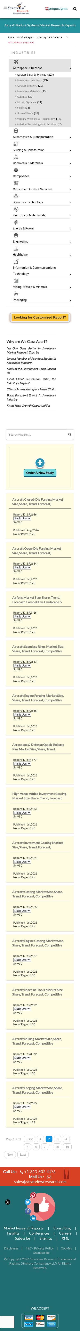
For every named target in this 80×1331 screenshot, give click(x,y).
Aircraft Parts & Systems (35, 74)
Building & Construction (29, 150)
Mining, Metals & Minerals (30, 287)
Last (23, 1154)
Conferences (39, 1233)
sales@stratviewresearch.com (40, 1181)
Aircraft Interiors (29, 85)
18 (57, 1147)
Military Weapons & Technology (39, 118)
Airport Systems (29, 102)
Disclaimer (11, 1248)
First (30, 1139)
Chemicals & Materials (28, 163)
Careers (65, 1233)
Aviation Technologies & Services (39, 124)
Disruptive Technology (28, 202)
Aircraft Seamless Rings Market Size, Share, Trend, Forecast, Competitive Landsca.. (38, 649)
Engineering (20, 241)
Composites (21, 176)
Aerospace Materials (31, 91)
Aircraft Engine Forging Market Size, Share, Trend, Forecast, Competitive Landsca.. (38, 698)
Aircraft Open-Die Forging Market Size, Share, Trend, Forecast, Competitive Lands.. (36, 551)
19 (67, 1147)
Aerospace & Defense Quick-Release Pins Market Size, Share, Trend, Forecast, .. (38, 748)
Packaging (20, 300)
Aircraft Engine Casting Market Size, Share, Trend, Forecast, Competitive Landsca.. (38, 944)
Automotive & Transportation (33, 137)
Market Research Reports (24, 1228)
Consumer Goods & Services (32, 189)
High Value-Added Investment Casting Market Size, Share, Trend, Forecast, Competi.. (39, 797)
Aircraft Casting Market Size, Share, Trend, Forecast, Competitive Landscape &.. (37, 895)
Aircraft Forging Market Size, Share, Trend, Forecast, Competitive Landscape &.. (37, 1091)
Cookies (66, 1248)
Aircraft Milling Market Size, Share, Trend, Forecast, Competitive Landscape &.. (37, 1042)
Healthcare (20, 254)
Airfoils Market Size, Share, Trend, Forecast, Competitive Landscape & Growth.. (37, 600)
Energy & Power (23, 228)
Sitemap (46, 1238)
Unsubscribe (41, 1252)
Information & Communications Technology (34, 271)
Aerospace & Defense (27, 68)
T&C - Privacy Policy (40, 1248)
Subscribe (22, 1238)
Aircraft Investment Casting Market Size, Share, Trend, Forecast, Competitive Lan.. (37, 846)
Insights (13, 1233)
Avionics (24, 96)
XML (65, 1238)
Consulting (62, 1228)
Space (23, 107)
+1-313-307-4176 (40, 1171)
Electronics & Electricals (29, 215)
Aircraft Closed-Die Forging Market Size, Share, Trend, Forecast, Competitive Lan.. (37, 502)
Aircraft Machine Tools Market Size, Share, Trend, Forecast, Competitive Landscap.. (37, 993)
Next (10, 1154)
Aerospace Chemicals (32, 80)
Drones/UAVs (27, 113)
